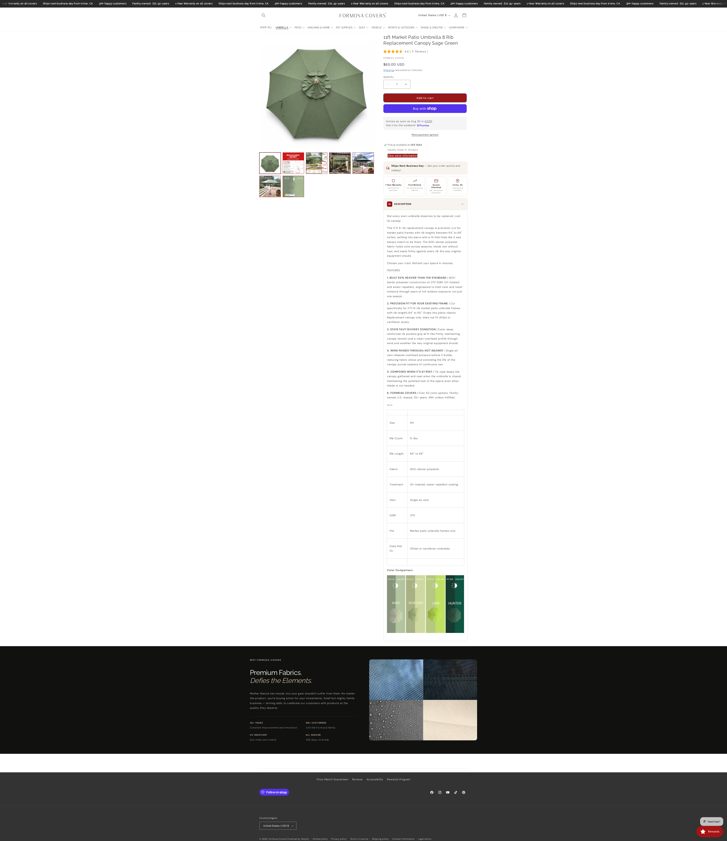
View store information (402, 155)
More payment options (425, 134)
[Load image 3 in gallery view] (316, 163)
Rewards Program (398, 779)
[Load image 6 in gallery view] (270, 186)
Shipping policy (380, 839)
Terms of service (359, 839)
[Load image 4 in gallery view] (340, 163)
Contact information (403, 839)
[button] (263, 15)
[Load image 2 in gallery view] (293, 163)
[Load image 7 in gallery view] (293, 186)
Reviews (357, 779)
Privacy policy (339, 839)
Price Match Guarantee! (332, 779)
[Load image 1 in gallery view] (270, 163)
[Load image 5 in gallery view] (363, 163)
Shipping (388, 70)
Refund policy (320, 839)
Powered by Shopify (298, 839)
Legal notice (424, 839)
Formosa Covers (278, 839)
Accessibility (375, 779)
